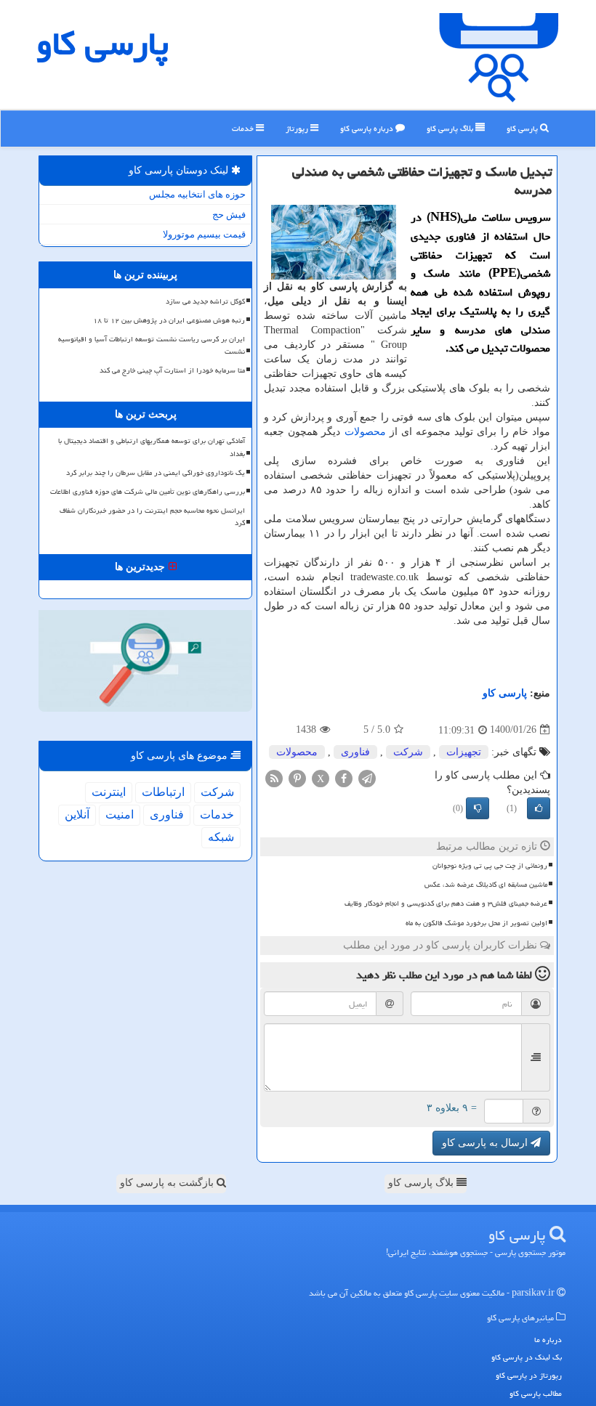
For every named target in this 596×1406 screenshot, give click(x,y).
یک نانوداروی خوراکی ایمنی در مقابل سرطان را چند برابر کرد (155, 473)
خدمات (244, 128)
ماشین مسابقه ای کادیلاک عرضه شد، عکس (485, 884)
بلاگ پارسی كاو (451, 128)
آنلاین (77, 814)
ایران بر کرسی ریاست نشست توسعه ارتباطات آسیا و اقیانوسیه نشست (151, 345)
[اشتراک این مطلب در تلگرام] (367, 777)
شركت (408, 752)
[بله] (538, 808)
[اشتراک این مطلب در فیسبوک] (344, 777)
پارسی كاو (102, 43)
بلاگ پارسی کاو (422, 1182)
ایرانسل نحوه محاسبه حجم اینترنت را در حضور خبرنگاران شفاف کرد (152, 516)
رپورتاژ (298, 128)
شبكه (221, 837)
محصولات (365, 431)
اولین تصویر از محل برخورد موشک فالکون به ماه (476, 923)
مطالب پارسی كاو (536, 1393)
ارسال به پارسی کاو (486, 1142)
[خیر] (477, 808)
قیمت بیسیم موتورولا (204, 234)
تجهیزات (463, 752)
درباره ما (548, 1339)
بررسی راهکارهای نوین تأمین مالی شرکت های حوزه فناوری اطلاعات (147, 491)
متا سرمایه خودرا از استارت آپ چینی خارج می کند (172, 370)
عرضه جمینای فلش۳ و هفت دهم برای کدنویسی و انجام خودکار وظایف (446, 903)
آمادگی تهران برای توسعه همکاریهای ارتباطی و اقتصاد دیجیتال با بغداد (151, 447)
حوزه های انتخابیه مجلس (197, 194)
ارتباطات (163, 792)
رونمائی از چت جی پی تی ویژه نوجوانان (489, 865)
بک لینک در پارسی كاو (526, 1357)
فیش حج (229, 214)
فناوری (355, 752)
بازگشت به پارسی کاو (168, 1182)
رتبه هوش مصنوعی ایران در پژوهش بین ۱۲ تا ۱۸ (169, 320)
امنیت (119, 814)
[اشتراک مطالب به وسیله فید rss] (274, 777)
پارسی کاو (523, 128)
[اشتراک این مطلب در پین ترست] (297, 777)
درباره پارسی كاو (367, 128)
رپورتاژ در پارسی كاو (529, 1375)
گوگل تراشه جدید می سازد (205, 301)
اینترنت (109, 792)
